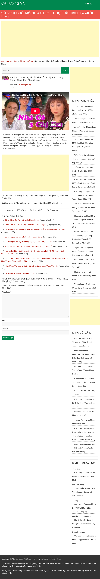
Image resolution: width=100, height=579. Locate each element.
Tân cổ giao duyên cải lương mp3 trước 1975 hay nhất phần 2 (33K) (83, 110)
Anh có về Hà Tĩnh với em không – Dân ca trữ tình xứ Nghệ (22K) (84, 131)
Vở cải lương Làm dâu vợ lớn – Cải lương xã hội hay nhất (29, 246)
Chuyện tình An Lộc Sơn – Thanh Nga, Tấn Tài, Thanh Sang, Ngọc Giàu (84, 382)
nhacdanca (9, 210)
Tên (4, 320)
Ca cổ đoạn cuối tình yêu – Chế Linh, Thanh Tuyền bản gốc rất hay (83, 448)
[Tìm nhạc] (35, 70)
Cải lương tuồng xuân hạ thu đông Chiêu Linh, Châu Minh (83, 476)
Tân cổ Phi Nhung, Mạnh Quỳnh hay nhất (83, 422)
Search (65, 70)
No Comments (52, 210)
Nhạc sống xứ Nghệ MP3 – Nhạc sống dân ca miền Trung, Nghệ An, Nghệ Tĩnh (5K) (83, 221)
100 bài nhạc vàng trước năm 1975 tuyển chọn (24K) (83, 120)
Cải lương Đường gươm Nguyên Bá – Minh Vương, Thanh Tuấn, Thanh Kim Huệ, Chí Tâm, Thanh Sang (83, 434)
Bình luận (6, 292)
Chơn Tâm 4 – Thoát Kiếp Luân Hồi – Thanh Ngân (26, 225)
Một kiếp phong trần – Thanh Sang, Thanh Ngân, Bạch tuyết (83, 370)
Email (5, 329)
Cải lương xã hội (26, 61)
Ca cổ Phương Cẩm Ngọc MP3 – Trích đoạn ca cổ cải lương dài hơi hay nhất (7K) (84, 183)
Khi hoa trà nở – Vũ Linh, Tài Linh (83, 393)
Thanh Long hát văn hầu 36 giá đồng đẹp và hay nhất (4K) (84, 288)
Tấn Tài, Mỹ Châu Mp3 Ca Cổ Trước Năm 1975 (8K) (82, 171)
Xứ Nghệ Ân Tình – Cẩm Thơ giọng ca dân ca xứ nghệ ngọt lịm (83, 492)
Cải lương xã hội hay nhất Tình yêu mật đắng (24, 237)
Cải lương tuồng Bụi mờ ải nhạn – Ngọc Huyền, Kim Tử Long (84, 539)
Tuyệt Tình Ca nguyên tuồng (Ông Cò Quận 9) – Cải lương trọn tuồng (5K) (82, 251)
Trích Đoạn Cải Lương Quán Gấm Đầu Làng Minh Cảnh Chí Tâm (32, 266)
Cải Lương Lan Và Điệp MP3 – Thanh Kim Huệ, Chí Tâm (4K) (83, 263)
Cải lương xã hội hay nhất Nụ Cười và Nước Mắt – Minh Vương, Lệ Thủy (35, 229)
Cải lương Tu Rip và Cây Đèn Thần (19, 273)
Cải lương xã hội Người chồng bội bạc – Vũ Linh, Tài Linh (28, 241)
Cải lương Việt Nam (9, 61)
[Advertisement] (50, 39)
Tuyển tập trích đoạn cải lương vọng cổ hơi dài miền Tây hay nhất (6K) (83, 207)
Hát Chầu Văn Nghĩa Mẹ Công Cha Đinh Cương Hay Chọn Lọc (83, 523)
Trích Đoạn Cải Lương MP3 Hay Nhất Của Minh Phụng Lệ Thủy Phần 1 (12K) (82, 144)
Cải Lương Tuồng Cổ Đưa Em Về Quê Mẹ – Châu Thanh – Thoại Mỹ (84, 508)
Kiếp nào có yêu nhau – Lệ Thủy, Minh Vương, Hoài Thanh (83, 403)
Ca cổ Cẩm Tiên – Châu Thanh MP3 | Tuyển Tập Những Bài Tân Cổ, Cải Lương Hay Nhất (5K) (83, 237)
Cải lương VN (13, 3)
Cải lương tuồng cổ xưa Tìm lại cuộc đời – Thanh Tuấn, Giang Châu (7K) (83, 195)
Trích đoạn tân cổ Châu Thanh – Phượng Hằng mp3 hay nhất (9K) (83, 159)
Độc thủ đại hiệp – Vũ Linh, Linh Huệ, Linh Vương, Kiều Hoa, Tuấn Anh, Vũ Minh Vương (83, 356)
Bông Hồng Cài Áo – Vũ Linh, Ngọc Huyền (22, 220)
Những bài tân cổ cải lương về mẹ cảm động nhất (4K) (84, 275)
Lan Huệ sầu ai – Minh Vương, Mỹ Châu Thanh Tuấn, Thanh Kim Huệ (82, 342)
